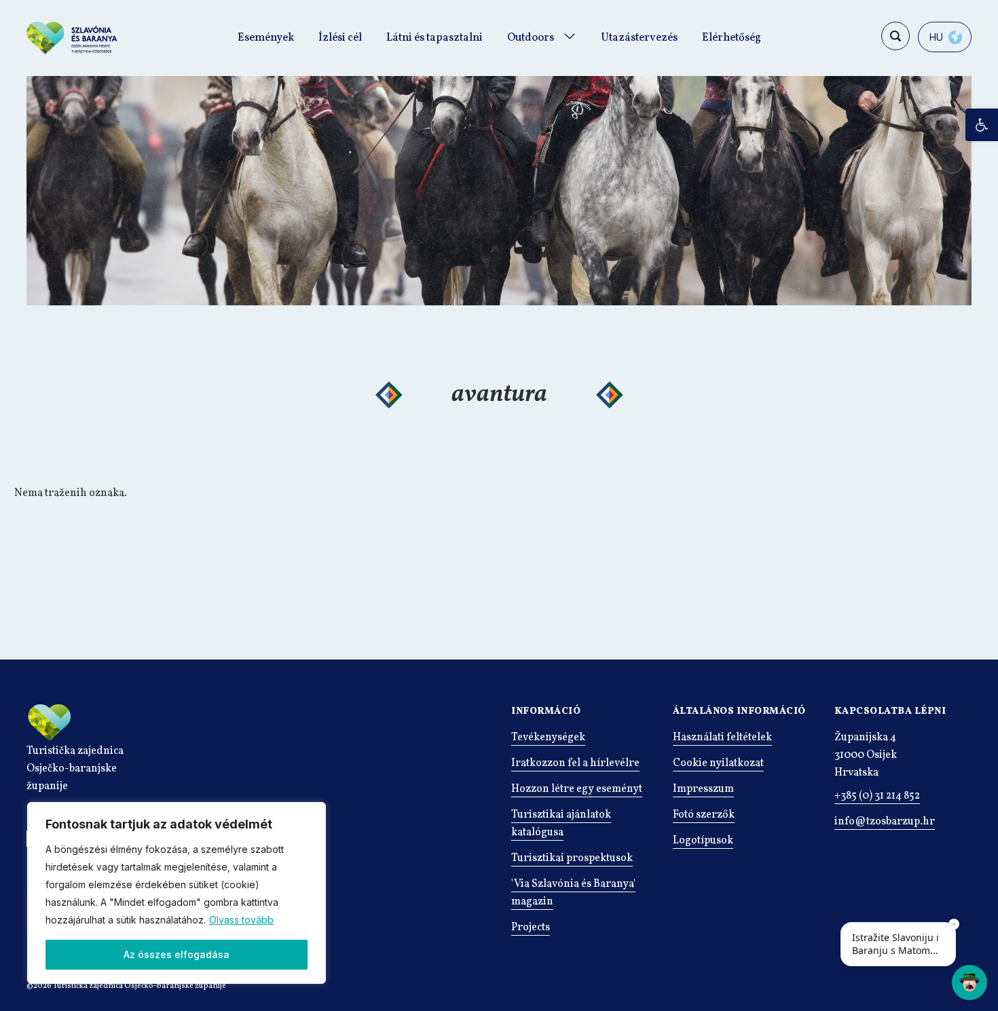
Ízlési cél (340, 38)
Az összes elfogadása (176, 954)
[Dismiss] (953, 924)
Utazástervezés (639, 38)
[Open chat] (969, 982)
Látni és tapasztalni (434, 38)
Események (266, 38)
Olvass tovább (241, 920)
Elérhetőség (731, 38)
